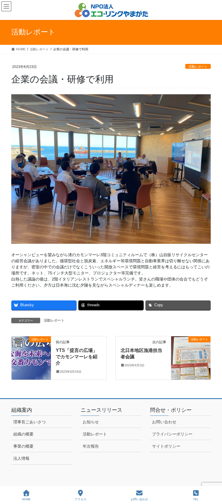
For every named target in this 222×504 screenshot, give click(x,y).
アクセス (80, 499)
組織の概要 (23, 434)
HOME (26, 499)
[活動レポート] (31, 357)
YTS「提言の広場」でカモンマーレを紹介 (76, 357)
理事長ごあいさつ (29, 422)
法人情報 (21, 458)
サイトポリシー (166, 446)
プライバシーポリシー (172, 434)
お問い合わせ (164, 422)
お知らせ (91, 422)
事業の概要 (23, 446)
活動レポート (198, 66)
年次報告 (91, 446)
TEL (196, 499)
